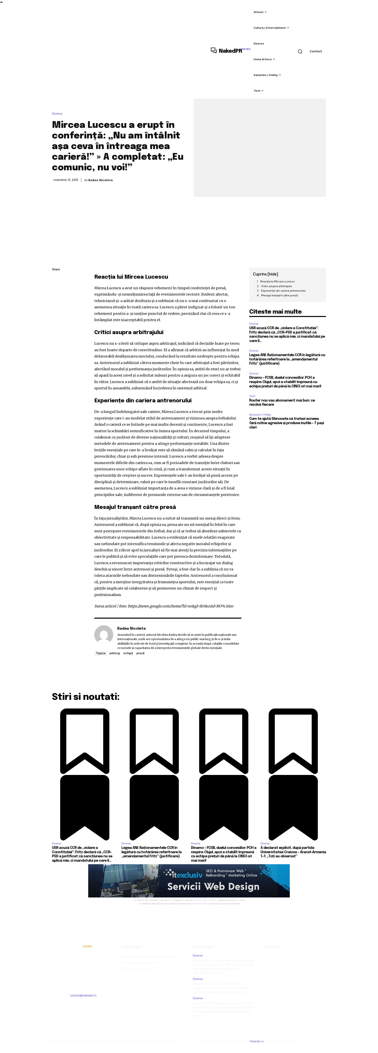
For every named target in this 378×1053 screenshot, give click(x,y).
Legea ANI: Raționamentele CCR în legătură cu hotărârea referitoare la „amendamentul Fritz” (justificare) (287, 359)
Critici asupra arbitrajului (276, 286)
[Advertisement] (189, 226)
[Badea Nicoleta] (103, 638)
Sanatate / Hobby (260, 414)
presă (140, 653)
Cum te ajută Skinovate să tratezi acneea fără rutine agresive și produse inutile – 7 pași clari (286, 423)
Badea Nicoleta (100, 180)
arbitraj (114, 653)
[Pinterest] (56, 297)
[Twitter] (56, 288)
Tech (252, 396)
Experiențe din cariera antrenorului (283, 290)
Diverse (57, 113)
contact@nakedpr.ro (83, 995)
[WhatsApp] (56, 307)
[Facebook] (56, 279)
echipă (128, 653)
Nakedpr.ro (257, 1041)
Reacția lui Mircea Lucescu (277, 281)
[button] (300, 51)
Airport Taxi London (205, 900)
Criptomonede (199, 903)
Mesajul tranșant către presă (279, 295)
